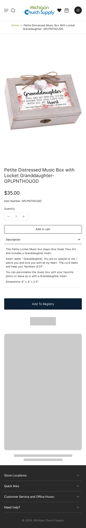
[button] (43, 229)
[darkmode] (78, 10)
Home (15, 25)
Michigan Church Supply (49, 520)
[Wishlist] (59, 10)
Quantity (9, 208)
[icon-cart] (66, 10)
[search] (13, 10)
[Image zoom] (43, 100)
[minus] (8, 216)
